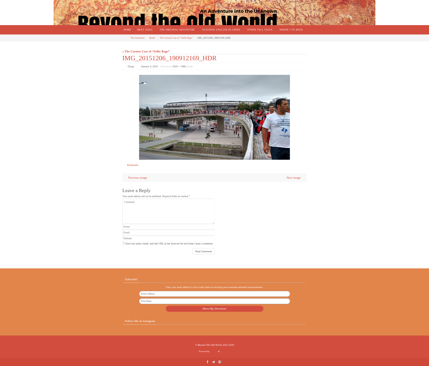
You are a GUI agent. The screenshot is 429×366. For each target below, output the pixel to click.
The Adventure (138, 37)
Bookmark (132, 165)
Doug (131, 66)
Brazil (152, 37)
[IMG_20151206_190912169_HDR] (214, 117)
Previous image (137, 177)
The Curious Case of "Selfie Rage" (176, 37)
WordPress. (225, 351)
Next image (294, 177)
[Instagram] (220, 362)
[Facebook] (207, 362)
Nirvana (214, 351)
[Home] (125, 37)
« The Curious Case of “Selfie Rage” (146, 51)
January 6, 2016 (149, 66)
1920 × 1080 (179, 66)
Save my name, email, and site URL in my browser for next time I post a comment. (169, 243)
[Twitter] (213, 362)
